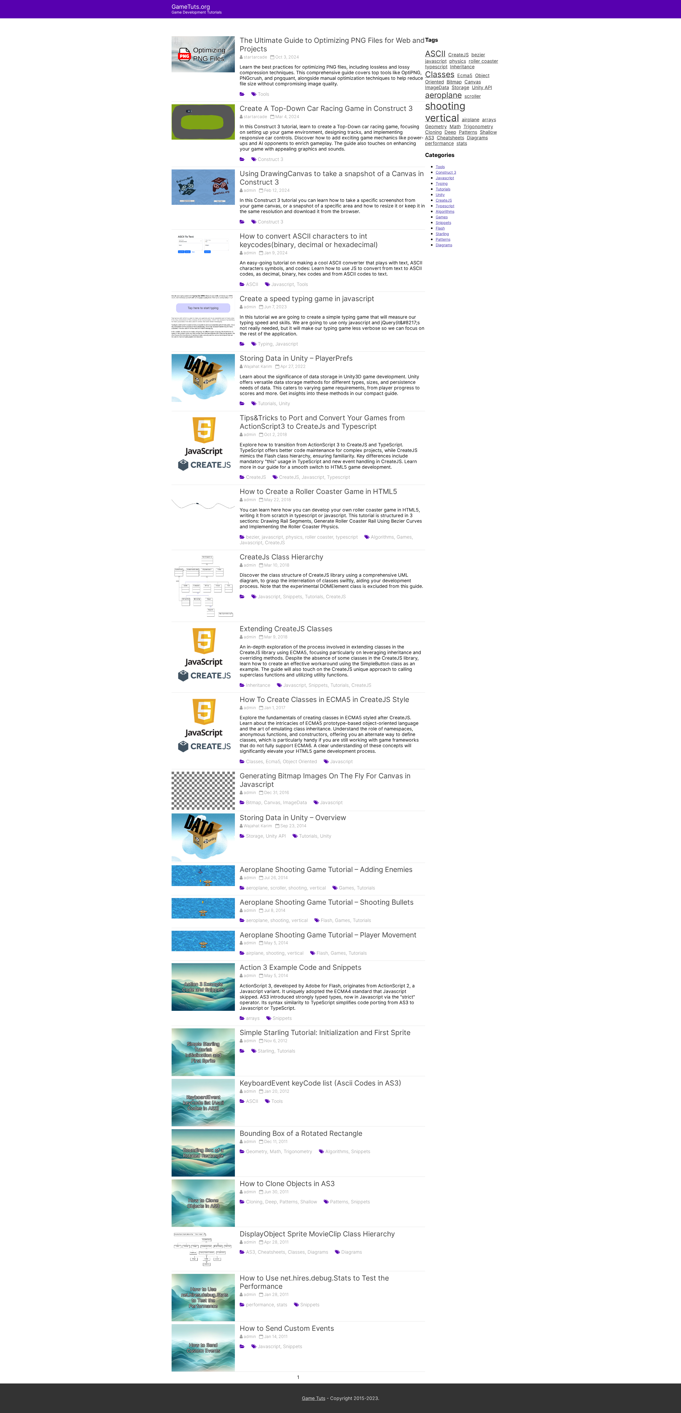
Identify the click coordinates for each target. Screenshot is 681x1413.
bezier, (253, 537)
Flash (440, 228)
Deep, (271, 1201)
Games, (405, 537)
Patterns (443, 239)
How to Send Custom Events (287, 1328)
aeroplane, (257, 888)
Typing (442, 183)
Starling (442, 233)
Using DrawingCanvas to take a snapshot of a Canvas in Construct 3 (332, 177)
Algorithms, (383, 537)
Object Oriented (300, 761)
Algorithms (445, 211)
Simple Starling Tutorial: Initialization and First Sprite (325, 1032)
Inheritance (258, 685)
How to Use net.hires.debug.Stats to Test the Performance (314, 1282)
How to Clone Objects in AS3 (287, 1183)
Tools (263, 94)
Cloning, (255, 1201)
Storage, (255, 836)
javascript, (273, 537)
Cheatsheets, (272, 1252)
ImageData (295, 802)
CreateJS (256, 477)
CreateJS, (289, 477)
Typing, (266, 344)
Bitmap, (254, 802)
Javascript (286, 344)
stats (282, 1304)
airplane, (255, 953)
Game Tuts (313, 1398)
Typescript (338, 477)
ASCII (252, 284)
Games (442, 217)
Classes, (255, 761)
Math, (276, 1151)
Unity (284, 403)
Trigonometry (298, 1151)
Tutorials (366, 888)
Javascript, (283, 284)
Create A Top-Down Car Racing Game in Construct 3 (326, 108)
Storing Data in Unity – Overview (293, 817)
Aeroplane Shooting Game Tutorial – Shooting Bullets (327, 902)
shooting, (298, 888)
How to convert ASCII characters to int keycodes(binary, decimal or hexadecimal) (309, 240)
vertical (318, 888)
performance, (260, 1304)
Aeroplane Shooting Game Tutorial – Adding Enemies (326, 869)
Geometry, (257, 1151)
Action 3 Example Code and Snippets (301, 967)
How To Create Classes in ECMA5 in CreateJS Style (324, 699)
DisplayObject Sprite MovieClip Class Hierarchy (317, 1233)
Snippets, (293, 596)
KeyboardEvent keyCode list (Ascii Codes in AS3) (320, 1083)
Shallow (308, 1201)
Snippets (282, 1018)
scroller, (278, 888)
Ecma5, (273, 761)
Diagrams (318, 1252)
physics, (295, 537)
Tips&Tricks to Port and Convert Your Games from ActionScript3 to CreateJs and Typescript (322, 421)
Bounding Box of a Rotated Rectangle (301, 1133)
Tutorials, (267, 403)
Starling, (267, 1051)
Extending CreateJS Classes (286, 628)
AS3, (251, 1252)
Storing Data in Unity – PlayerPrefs (296, 358)
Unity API (276, 836)
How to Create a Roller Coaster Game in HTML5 (318, 491)
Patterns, (289, 1201)
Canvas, (273, 802)
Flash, (327, 920)
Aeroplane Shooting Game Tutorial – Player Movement (328, 934)
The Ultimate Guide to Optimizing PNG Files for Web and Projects (332, 44)
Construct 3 (270, 159)
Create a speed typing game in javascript (307, 298)
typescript (347, 537)
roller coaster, (319, 537)
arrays (253, 1018)
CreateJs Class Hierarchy (281, 556)
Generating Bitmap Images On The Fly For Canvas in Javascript (325, 779)
